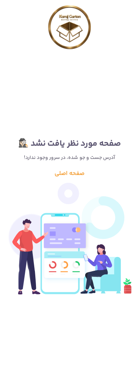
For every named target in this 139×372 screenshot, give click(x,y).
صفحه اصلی (69, 173)
